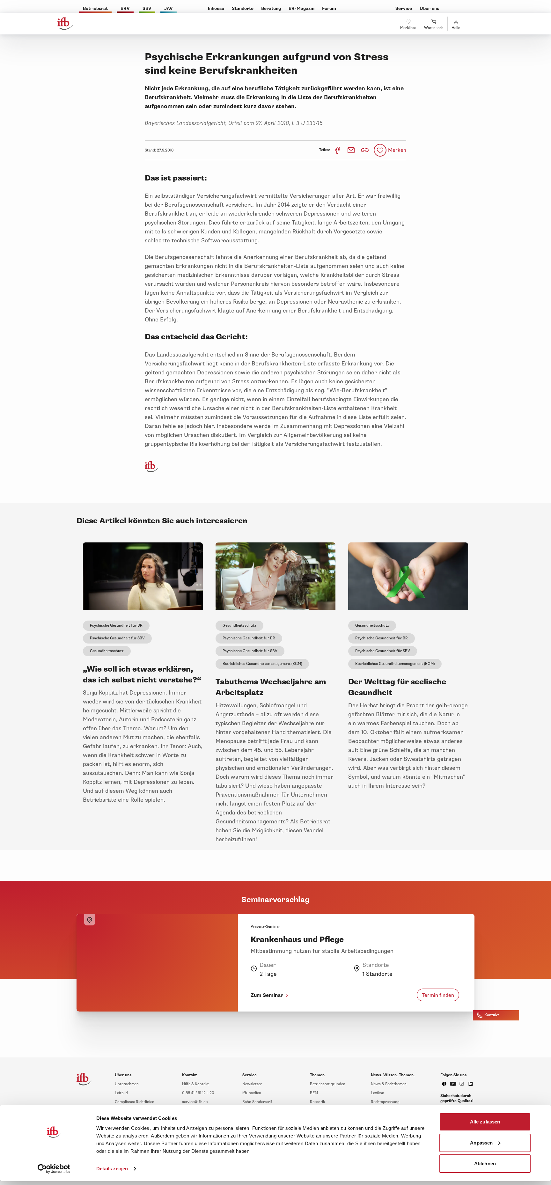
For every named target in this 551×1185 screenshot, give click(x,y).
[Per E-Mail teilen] (351, 150)
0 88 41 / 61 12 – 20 (198, 1093)
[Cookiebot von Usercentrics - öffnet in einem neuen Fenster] (54, 1169)
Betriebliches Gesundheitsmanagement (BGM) (262, 663)
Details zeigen (112, 1168)
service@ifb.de (195, 1102)
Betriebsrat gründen (327, 1084)
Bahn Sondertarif (257, 1102)
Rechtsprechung (385, 1102)
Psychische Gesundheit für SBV (117, 638)
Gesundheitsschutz (107, 651)
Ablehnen (485, 1163)
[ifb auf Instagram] (462, 1084)
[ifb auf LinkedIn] (470, 1084)
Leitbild (121, 1093)
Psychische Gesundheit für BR (116, 625)
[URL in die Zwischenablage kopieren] (365, 150)
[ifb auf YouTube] (453, 1084)
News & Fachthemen (389, 1084)
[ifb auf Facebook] (444, 1084)
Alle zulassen (485, 1121)
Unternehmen (127, 1084)
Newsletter (252, 1084)
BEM (314, 1093)
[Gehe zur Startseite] (65, 23)
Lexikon (377, 1093)
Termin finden (438, 995)
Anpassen (481, 1142)
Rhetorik (317, 1102)
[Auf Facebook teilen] (338, 150)
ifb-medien (251, 1093)
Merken (397, 150)
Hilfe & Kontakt (195, 1084)
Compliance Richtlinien (134, 1102)
